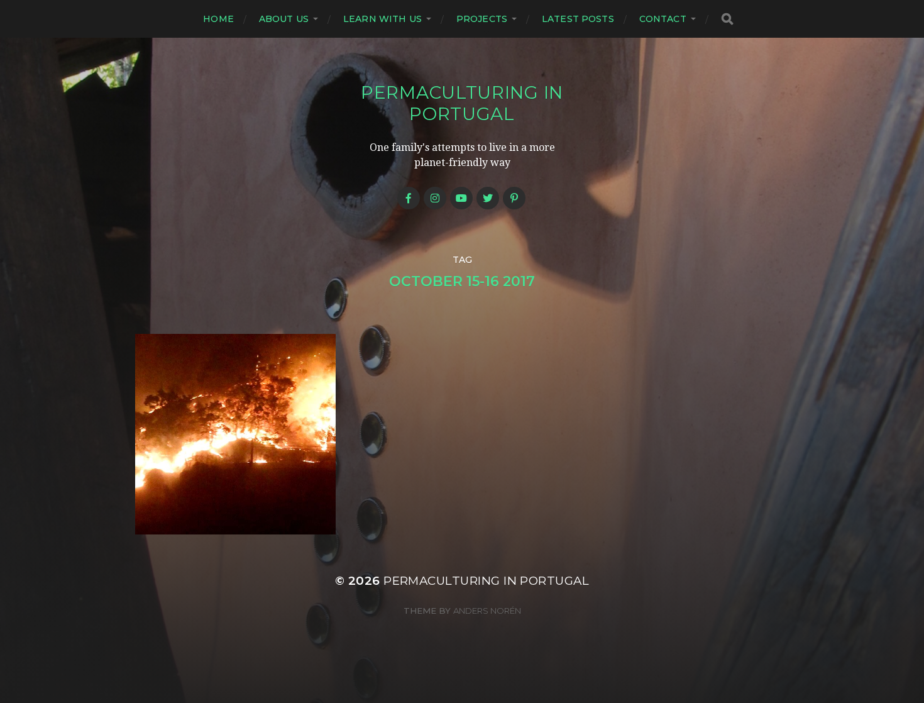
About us (284, 19)
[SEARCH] (727, 19)
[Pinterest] (514, 198)
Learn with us (382, 19)
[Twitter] (487, 198)
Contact (662, 19)
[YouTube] (461, 198)
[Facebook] (408, 198)
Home (218, 19)
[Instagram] (435, 198)
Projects (481, 19)
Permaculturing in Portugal (462, 103)
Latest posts (578, 19)
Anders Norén (487, 611)
